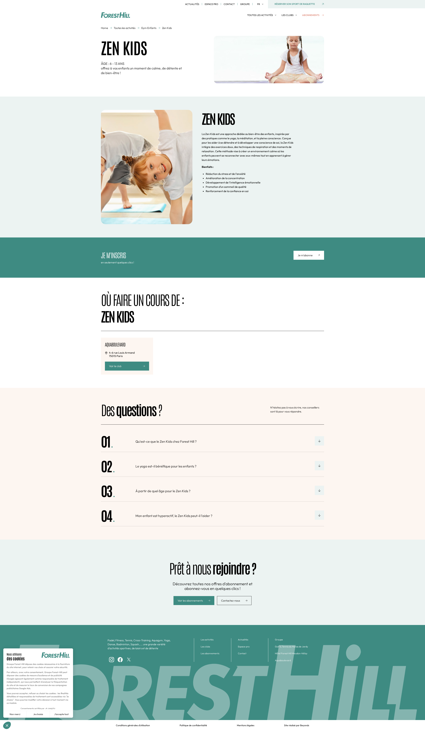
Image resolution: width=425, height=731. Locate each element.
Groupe (245, 4)
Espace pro (211, 4)
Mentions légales (245, 725)
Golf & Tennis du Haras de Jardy (291, 646)
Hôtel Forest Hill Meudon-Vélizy (291, 653)
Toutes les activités (124, 28)
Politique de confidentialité (193, 725)
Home (104, 28)
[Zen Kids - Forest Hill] (118, 15)
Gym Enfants (148, 28)
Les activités (207, 639)
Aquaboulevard (283, 660)
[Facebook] (120, 660)
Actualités (192, 4)
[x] (129, 660)
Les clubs (205, 646)
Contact (229, 4)
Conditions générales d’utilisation (133, 725)
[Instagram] (112, 660)
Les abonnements (210, 653)
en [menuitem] (259, 8)
